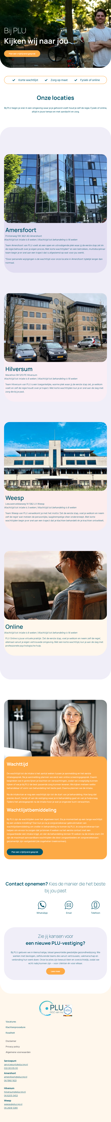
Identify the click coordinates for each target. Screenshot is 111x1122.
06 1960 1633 (10, 1080)
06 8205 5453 (11, 1095)
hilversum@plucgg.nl (15, 1092)
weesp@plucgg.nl (13, 1104)
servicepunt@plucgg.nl (16, 1064)
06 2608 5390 (11, 1108)
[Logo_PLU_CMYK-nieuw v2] (21, 3)
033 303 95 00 (11, 1068)
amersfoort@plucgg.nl (15, 1077)
